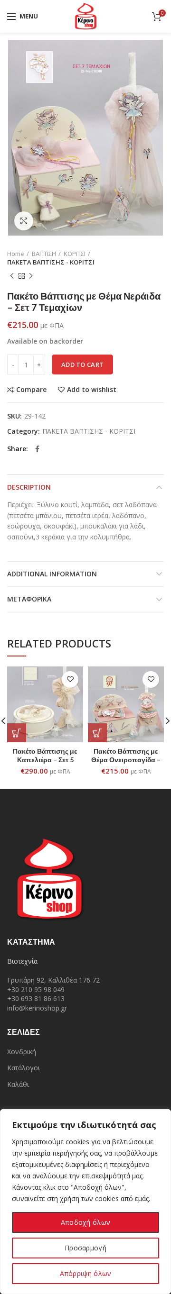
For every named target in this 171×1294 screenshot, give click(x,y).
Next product (31, 276)
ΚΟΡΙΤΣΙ (75, 253)
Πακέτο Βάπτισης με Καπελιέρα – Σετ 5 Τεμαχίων (45, 759)
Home (15, 253)
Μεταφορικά (29, 598)
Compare (31, 389)
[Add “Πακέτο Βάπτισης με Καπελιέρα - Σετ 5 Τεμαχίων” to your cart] (16, 732)
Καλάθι (18, 1084)
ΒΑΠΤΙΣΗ (44, 253)
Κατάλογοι (23, 1067)
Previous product (12, 276)
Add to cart (82, 364)
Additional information (52, 573)
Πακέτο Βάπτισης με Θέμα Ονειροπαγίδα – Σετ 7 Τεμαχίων (126, 759)
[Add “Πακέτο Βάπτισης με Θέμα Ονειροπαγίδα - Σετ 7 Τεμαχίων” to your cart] (97, 732)
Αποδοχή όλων (86, 1222)
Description (29, 487)
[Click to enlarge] (23, 220)
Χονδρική (21, 1051)
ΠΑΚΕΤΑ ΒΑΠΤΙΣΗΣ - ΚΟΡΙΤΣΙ (51, 262)
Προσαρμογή (85, 1247)
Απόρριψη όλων (86, 1273)
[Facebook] (37, 449)
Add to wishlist (91, 389)
